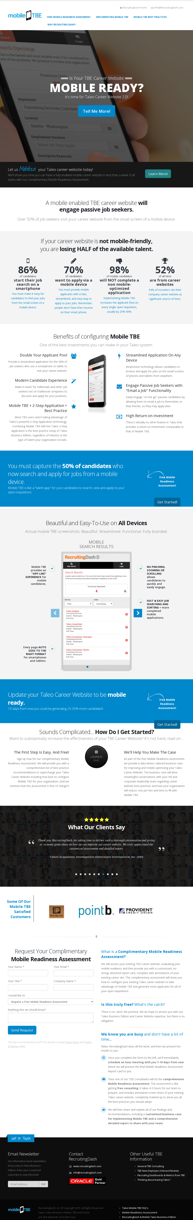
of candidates (28, 282)
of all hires (165, 280)
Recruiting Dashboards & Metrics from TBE (161, 1175)
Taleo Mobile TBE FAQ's (135, 1208)
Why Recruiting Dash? (61, 24)
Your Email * (61, 967)
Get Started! (167, 502)
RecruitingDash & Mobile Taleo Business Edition (149, 1217)
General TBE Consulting (150, 1166)
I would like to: (16, 995)
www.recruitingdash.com (87, 1166)
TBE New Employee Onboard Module (158, 1170)
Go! (43, 1184)
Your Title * (15, 981)
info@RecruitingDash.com (168, 7)
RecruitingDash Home (135, 7)
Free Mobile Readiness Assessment (69, 17)
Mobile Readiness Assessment (139, 1212)
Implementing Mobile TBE (112, 17)
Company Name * (65, 981)
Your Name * (16, 967)
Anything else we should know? (27, 1009)
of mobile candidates (119, 284)
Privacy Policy (72, 1042)
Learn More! (158, 173)
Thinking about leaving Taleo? (153, 1179)
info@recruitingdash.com (87, 1172)
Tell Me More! (96, 111)
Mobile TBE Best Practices (150, 17)
